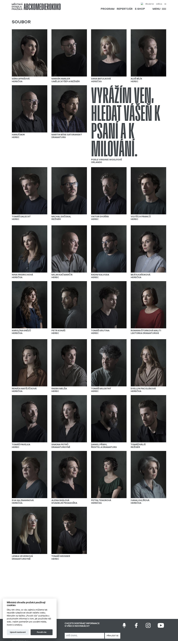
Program (107, 9)
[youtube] (161, 625)
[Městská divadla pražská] (36, 6)
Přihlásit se (149, 4)
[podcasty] (124, 625)
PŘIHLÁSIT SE (112, 636)
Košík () (159, 4)
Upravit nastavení (18, 632)
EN (165, 4)
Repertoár (125, 9)
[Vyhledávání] (142, 4)
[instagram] (148, 625)
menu (157, 9)
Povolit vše (41, 632)
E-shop (140, 9)
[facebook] (136, 625)
